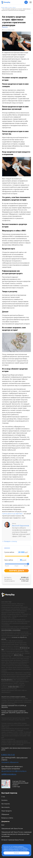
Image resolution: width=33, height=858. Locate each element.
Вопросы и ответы (7, 818)
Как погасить (5, 807)
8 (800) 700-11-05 (8, 755)
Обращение (5, 814)
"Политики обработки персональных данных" (16, 849)
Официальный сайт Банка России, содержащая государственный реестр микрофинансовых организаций (16, 834)
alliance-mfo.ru (18, 655)
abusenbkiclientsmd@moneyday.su (14, 771)
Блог (2, 825)
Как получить (5, 804)
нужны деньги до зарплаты (12, 513)
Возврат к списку (10, 541)
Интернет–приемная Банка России (12, 840)
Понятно (16, 853)
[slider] (28, 556)
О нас (3, 796)
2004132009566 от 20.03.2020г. (11, 630)
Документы (5, 821)
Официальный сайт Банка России (12, 828)
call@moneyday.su (8, 774)
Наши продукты (6, 811)
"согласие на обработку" (18, 846)
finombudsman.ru (6, 680)
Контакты (4, 800)
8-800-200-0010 (13, 687)
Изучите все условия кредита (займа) (13, 697)
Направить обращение (9, 762)
